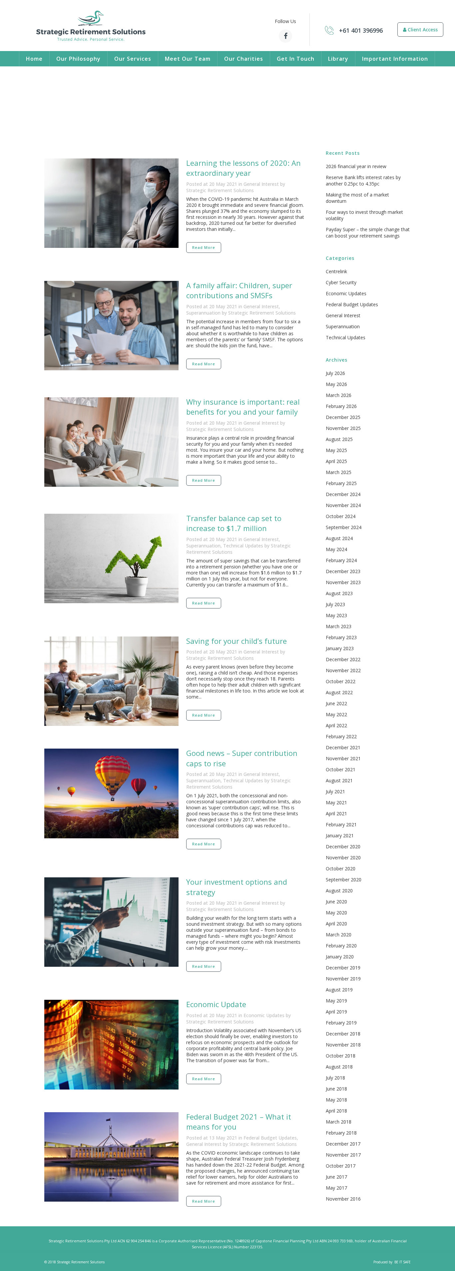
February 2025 (341, 483)
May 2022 (336, 714)
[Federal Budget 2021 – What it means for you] (111, 1157)
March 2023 (338, 626)
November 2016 (343, 1199)
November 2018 (343, 1044)
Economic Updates (263, 1015)
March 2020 (338, 934)
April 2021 (336, 813)
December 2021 (343, 747)
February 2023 (341, 637)
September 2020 (343, 879)
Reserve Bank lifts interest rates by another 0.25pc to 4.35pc (363, 180)
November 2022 (343, 670)
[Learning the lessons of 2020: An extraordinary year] (111, 203)
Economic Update (216, 1004)
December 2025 (343, 417)
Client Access (422, 29)
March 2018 (338, 1122)
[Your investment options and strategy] (111, 922)
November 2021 (343, 758)
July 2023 (335, 604)
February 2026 (341, 406)
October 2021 (340, 769)
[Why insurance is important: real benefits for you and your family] (111, 442)
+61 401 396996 (361, 30)
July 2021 (335, 791)
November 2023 (343, 582)
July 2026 (335, 373)
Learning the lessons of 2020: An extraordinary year (243, 168)
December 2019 (343, 967)
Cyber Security (341, 282)
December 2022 (343, 659)
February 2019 (341, 1022)
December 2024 (343, 494)
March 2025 (338, 472)
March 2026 (338, 395)
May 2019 (336, 1000)
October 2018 (340, 1055)
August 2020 (339, 890)
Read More (203, 247)
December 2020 (343, 846)
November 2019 (343, 978)
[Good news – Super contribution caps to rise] (111, 793)
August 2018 (339, 1067)
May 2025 (336, 450)
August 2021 (339, 780)
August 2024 (339, 538)
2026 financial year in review (356, 166)
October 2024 (340, 516)
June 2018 (336, 1089)
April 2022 (336, 725)
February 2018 (341, 1133)
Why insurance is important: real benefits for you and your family (243, 407)
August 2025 (339, 439)
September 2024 (343, 527)
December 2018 (343, 1033)
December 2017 (343, 1144)
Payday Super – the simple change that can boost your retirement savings (368, 232)
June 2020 (336, 901)
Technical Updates (243, 545)
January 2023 (340, 648)
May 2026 (336, 384)
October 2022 (340, 681)
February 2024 (341, 560)
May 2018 (336, 1100)
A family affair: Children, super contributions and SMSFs (239, 290)
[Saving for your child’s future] (111, 681)
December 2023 (343, 571)
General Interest (261, 184)
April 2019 (336, 1011)
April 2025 (336, 461)
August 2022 (339, 692)
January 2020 (340, 956)
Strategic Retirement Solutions (220, 190)
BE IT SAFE (402, 1262)
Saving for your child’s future (236, 641)
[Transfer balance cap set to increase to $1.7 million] (111, 558)
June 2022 (336, 703)
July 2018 (335, 1078)
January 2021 (340, 835)
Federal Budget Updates (270, 1138)
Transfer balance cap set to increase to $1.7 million (233, 523)
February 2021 (341, 824)
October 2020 (340, 868)
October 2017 (340, 1166)
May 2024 (336, 549)
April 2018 (336, 1111)
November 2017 (343, 1155)
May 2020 (336, 912)
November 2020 (343, 857)
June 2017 (336, 1177)
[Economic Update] (111, 1044)
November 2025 (343, 428)
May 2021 (336, 802)
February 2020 (341, 945)
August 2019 (339, 989)
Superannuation (203, 313)
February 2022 (341, 736)
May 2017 (336, 1188)
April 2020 (336, 923)
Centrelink (336, 271)
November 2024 (343, 505)
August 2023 (339, 593)
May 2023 (336, 615)
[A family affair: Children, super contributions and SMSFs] (111, 325)
